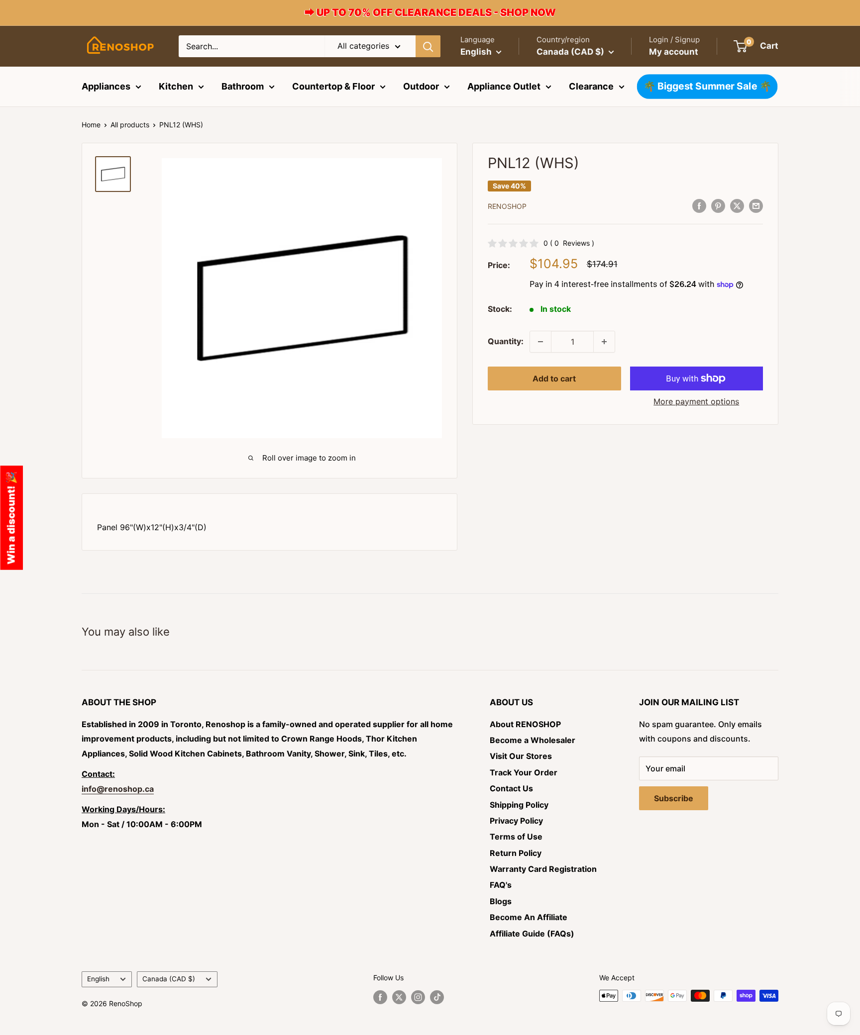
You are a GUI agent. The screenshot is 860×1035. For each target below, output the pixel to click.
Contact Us (511, 788)
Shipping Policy (519, 805)
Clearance (591, 86)
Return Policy (515, 853)
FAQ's (501, 885)
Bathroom (242, 86)
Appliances (106, 86)
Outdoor (421, 86)
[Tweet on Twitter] (737, 205)
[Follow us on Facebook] (380, 997)
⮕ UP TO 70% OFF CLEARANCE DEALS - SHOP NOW (430, 12)
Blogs (501, 901)
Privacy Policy (516, 821)
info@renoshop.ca (118, 789)
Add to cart (554, 378)
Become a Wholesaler (532, 740)
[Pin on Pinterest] (718, 205)
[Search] (428, 46)
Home (91, 124)
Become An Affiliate (528, 917)
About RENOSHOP (525, 724)
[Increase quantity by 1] (604, 341)
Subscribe (673, 798)
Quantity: (506, 341)
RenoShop (507, 206)
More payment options (696, 401)
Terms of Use (516, 837)
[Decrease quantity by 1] (540, 341)
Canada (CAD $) (168, 979)
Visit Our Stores (521, 756)
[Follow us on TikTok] (437, 997)
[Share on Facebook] (699, 205)
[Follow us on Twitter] (399, 997)
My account (673, 52)
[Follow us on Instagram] (418, 997)
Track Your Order (523, 772)
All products (129, 124)
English (98, 979)
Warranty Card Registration (543, 869)
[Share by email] (756, 205)
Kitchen (176, 86)
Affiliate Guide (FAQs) (532, 934)
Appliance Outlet (503, 86)
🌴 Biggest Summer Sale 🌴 (707, 86)
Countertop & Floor (333, 86)
